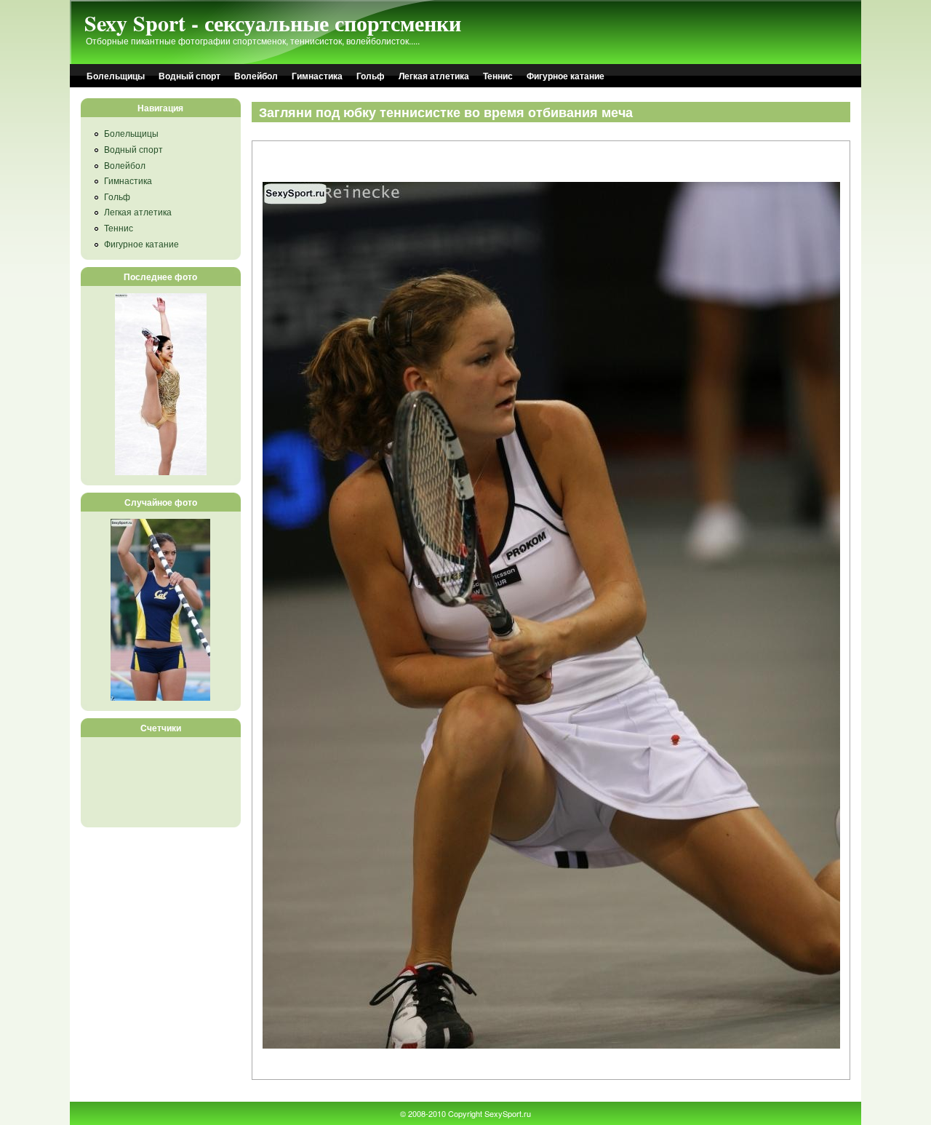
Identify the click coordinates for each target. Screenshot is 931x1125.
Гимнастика (317, 75)
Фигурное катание (565, 75)
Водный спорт (189, 75)
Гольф (370, 75)
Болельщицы (116, 75)
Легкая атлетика (434, 75)
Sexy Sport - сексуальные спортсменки (272, 23)
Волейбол (256, 75)
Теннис (498, 75)
